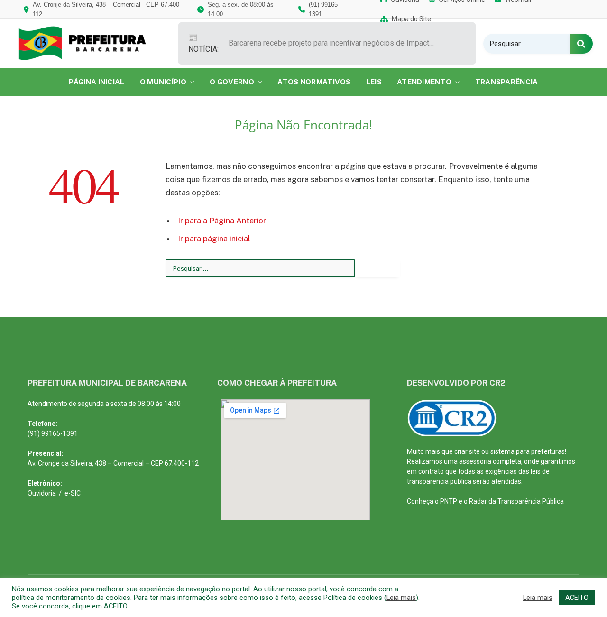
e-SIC (72, 493)
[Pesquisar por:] (260, 268)
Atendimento (424, 82)
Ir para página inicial (214, 238)
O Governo (232, 82)
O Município (163, 82)
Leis (374, 82)
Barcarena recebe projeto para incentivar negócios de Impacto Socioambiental (335, 42)
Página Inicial (96, 82)
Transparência (506, 82)
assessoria (475, 461)
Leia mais (401, 597)
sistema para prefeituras (527, 451)
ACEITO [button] (577, 597)
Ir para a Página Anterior (222, 220)
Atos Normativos (314, 82)
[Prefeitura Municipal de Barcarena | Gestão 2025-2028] (89, 43)
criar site (467, 451)
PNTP (448, 501)
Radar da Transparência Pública (516, 501)
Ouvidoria (42, 493)
